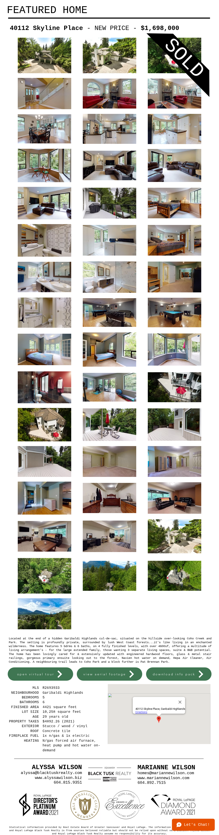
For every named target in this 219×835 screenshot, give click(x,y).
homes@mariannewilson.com (166, 773)
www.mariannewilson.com (163, 778)
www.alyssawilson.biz (58, 777)
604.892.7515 (152, 782)
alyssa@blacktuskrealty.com (51, 773)
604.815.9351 (68, 782)
